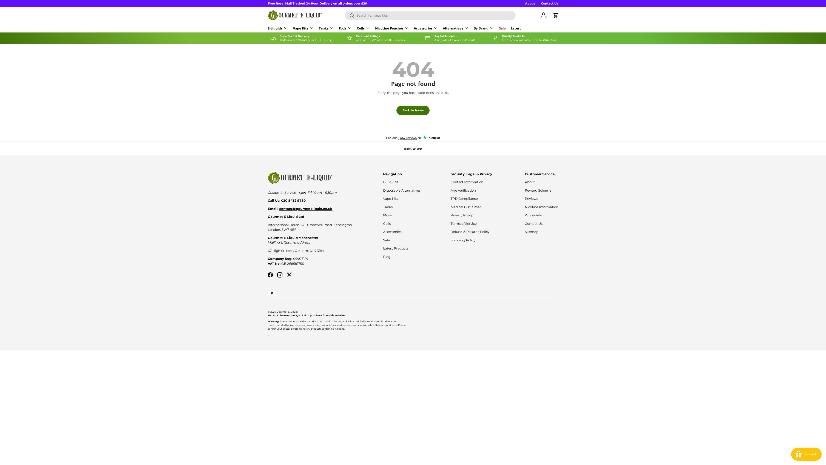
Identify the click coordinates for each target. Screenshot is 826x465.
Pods (342, 28)
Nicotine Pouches (389, 28)
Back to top (413, 148)
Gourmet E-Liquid (287, 311)
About (530, 3)
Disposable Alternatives (402, 190)
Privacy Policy (462, 215)
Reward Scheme (538, 190)
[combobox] (430, 15)
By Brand (481, 28)
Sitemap (531, 232)
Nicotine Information (541, 207)
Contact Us (549, 3)
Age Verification (463, 190)
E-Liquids (275, 28)
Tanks (323, 28)
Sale (502, 28)
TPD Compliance (464, 199)
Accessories (423, 28)
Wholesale (533, 215)
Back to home (413, 110)
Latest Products (395, 248)
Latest (516, 28)
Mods (387, 215)
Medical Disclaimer (466, 207)
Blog (386, 257)
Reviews (531, 199)
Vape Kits (300, 28)
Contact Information (467, 182)
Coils (361, 28)
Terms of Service (464, 224)
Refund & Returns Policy (470, 232)
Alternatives (453, 28)
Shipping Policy (463, 240)
